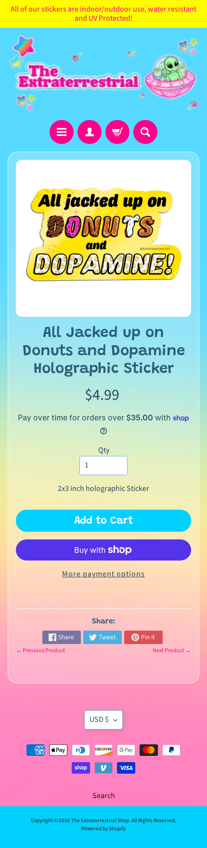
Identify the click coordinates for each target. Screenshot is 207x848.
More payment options (103, 574)
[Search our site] (145, 132)
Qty (103, 450)
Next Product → (172, 650)
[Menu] (62, 132)
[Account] (90, 132)
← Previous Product (40, 650)
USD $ (99, 719)
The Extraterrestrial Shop (100, 820)
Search (103, 795)
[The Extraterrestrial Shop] (103, 74)
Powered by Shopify (103, 828)
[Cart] (117, 132)
